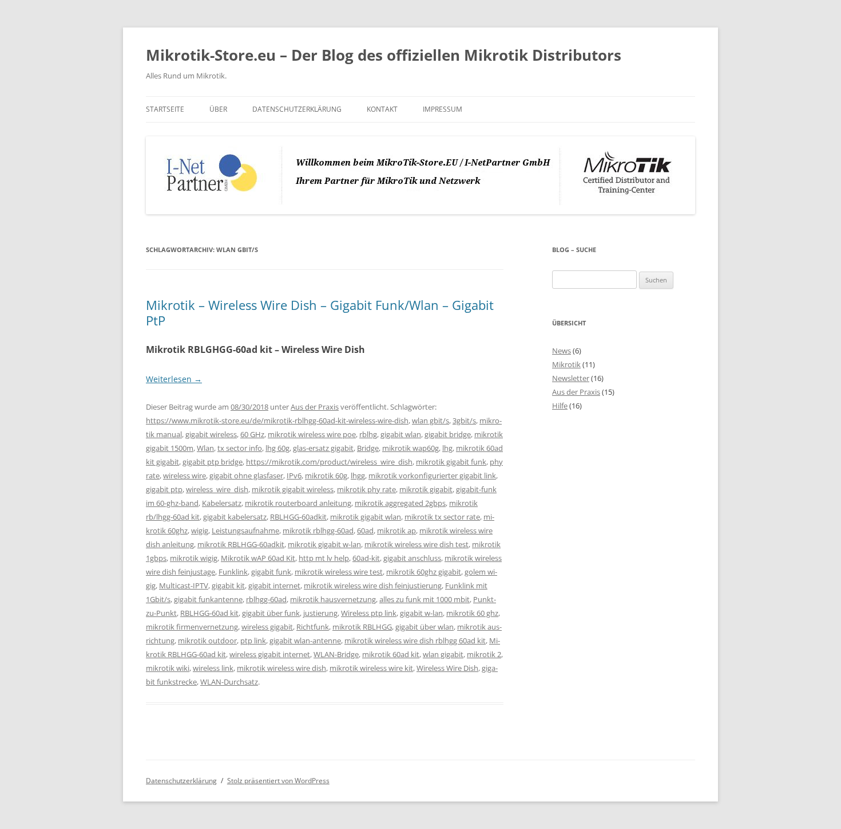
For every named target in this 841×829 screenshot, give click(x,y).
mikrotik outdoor (207, 640)
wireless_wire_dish (217, 489)
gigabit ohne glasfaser (246, 475)
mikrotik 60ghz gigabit (423, 572)
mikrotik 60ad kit (390, 654)
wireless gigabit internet (269, 654)
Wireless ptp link (368, 613)
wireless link (213, 668)
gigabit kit (228, 585)
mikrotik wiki (167, 668)
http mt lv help (324, 558)
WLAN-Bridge (336, 654)
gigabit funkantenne (208, 599)
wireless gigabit (267, 627)
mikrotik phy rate (366, 489)
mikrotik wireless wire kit (371, 668)
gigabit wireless (211, 434)
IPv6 (294, 475)
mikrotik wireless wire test (339, 572)
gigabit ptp (164, 489)
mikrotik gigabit (426, 489)
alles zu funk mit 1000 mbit (424, 599)
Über (218, 109)
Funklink (233, 572)
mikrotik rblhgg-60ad (318, 530)
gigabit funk (271, 572)
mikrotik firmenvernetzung (192, 627)
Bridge (368, 448)
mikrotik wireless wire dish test (416, 544)
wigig (199, 530)
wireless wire (184, 475)
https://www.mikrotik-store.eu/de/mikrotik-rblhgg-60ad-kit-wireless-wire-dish (277, 420)
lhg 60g (277, 448)
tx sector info (239, 448)
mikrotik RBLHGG (362, 627)
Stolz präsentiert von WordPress (278, 780)
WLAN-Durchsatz (229, 682)
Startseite (165, 109)
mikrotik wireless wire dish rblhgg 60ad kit (415, 640)
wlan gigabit (443, 654)
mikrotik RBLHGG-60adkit (240, 544)
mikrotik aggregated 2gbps (400, 503)
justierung (320, 613)
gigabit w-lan (421, 613)
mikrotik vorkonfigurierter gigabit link (432, 475)
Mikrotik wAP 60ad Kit (258, 558)
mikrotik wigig (193, 558)
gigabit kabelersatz (235, 517)
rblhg (368, 434)
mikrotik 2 (484, 654)
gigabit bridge (448, 434)
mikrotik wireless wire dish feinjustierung (373, 585)
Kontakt (382, 109)
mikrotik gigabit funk (451, 462)
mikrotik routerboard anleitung (298, 503)
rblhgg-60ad (266, 599)
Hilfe (560, 405)
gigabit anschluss (412, 558)
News (561, 350)
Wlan (205, 448)
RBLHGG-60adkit (298, 517)
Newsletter (570, 378)
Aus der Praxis (315, 407)
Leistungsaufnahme (245, 530)
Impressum (442, 109)
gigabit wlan (400, 434)
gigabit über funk (271, 613)
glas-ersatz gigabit (323, 448)
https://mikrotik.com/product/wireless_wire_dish (329, 462)
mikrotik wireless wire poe (312, 434)
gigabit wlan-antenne (305, 640)
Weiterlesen (174, 379)
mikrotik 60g (326, 475)
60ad (365, 530)
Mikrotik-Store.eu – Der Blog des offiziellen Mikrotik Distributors (383, 55)
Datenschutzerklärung (297, 109)
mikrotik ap (396, 530)
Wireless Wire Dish (447, 668)
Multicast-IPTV (183, 585)
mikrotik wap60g (410, 448)
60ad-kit (366, 558)
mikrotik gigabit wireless (293, 489)
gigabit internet (274, 585)
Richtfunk (312, 627)
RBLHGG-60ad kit (209, 613)
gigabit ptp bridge (213, 462)
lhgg (358, 475)
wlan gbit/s (430, 420)
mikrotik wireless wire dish (281, 668)
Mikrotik (566, 364)
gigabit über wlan (424, 627)
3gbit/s (464, 420)
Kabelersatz (221, 503)
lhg (447, 448)
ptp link (253, 640)
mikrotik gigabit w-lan (324, 544)
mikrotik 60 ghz (472, 613)
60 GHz (252, 434)
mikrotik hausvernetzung (333, 599)
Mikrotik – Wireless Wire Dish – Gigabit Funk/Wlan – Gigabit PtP (320, 312)
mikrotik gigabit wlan (365, 517)
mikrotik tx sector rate (442, 517)
